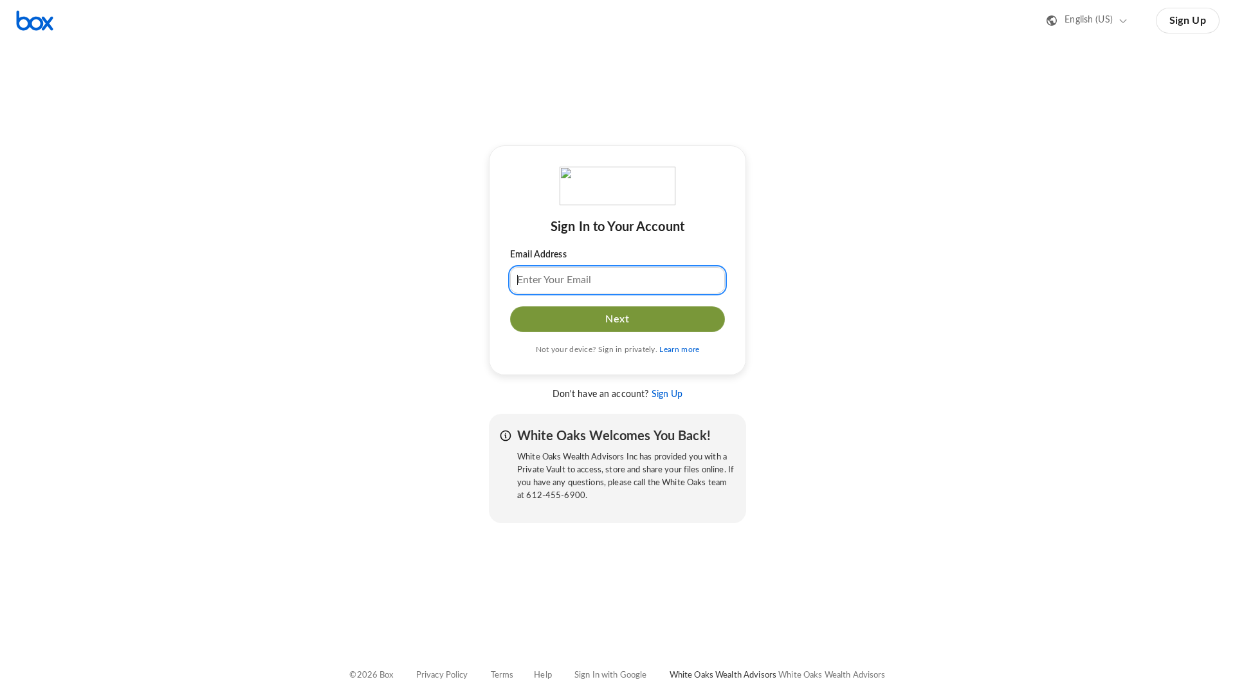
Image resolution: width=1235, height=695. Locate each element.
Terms (502, 675)
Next (617, 319)
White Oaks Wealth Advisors (831, 675)
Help (543, 675)
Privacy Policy (442, 675)
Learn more (679, 349)
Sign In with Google (610, 675)
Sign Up (1187, 20)
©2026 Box (371, 675)
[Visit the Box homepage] (34, 20)
